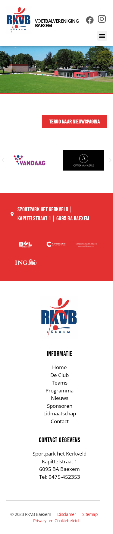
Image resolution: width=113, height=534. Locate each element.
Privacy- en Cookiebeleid (56, 520)
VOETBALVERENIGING (57, 23)
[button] (102, 36)
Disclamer (66, 514)
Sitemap (90, 514)
